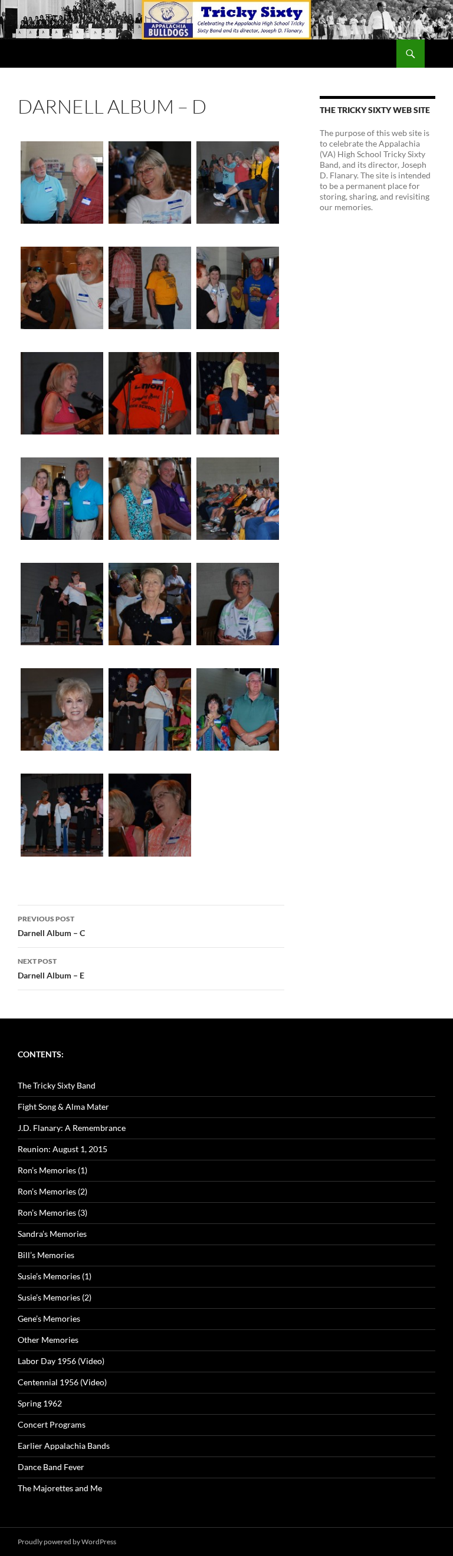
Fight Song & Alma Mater (63, 1107)
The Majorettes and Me (60, 1488)
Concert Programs (52, 1424)
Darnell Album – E (51, 968)
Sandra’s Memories (52, 1234)
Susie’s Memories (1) (54, 1276)
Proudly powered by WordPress (67, 1541)
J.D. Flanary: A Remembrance (72, 1128)
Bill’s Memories (46, 1255)
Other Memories (48, 1340)
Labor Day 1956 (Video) (61, 1361)
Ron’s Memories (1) (52, 1170)
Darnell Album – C (51, 926)
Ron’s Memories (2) (52, 1191)
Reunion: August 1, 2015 (62, 1149)
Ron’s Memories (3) (52, 1212)
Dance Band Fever (51, 1467)
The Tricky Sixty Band (57, 1085)
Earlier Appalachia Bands (64, 1446)
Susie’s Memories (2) (54, 1297)
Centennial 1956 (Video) (62, 1382)
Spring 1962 (40, 1403)
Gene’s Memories (49, 1318)
